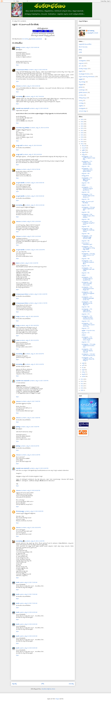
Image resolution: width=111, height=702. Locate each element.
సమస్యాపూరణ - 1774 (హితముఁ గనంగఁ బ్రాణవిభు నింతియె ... (87, 163)
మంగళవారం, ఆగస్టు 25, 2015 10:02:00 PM (31, 527)
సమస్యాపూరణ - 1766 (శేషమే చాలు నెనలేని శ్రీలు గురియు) (88, 230)
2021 (82, 130)
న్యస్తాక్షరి (80, 79)
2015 (82, 143)
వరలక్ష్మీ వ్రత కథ (85, 175)
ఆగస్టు (83, 154)
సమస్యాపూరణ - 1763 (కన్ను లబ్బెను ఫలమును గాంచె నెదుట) (88, 255)
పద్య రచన (81, 63)
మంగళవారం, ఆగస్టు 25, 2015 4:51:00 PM (29, 340)
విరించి (17, 263)
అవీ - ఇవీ (81, 66)
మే (83, 367)
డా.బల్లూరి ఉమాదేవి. (20, 182)
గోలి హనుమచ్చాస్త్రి (20, 511)
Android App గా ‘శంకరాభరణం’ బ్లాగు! (87, 243)
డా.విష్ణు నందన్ (19, 145)
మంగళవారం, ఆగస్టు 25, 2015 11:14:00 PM (34, 541)
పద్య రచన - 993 (85, 182)
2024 (82, 124)
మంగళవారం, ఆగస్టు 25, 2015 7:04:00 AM (34, 96)
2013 (82, 381)
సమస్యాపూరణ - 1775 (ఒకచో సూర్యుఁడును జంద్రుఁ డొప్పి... (88, 158)
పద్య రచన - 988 (85, 219)
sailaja (17, 340)
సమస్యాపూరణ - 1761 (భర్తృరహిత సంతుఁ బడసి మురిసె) (88, 269)
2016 (82, 141)
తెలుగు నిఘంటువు (83, 47)
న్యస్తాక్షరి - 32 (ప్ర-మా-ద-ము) (88, 330)
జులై (83, 363)
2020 (82, 132)
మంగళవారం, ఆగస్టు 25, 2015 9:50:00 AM (34, 196)
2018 (82, 137)
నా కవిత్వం (81, 103)
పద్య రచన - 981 (85, 272)
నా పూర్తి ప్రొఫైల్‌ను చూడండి (92, 33)
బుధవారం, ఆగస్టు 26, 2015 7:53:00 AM (28, 594)
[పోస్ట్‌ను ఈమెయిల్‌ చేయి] (45, 38)
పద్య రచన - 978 (85, 321)
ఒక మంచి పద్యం (82, 111)
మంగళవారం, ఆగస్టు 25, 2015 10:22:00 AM (34, 205)
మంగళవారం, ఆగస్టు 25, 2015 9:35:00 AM (32, 145)
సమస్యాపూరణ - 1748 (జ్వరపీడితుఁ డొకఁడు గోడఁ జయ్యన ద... (88, 359)
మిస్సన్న (17, 316)
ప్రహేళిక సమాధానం (83, 92)
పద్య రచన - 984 (85, 251)
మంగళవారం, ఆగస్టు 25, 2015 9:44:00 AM (32, 154)
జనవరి (83, 376)
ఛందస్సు (81, 100)
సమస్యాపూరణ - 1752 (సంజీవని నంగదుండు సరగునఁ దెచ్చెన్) (87, 338)
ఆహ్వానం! (84, 185)
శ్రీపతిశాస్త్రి (18, 47)
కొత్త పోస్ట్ (14, 683)
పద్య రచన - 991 (85, 199)
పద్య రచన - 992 (85, 192)
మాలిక (80, 52)
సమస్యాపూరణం (82, 60)
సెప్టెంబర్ (84, 152)
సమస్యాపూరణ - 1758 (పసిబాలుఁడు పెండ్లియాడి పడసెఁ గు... (88, 293)
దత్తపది (80, 71)
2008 (82, 390)
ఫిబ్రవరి (83, 374)
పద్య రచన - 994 (85, 173)
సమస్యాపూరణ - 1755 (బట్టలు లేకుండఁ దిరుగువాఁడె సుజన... (87, 310)
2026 (82, 119)
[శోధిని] (83, 434)
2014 (82, 379)
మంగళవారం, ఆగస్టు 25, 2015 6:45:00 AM (30, 86)
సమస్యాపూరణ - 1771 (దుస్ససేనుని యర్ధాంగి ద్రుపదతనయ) (87, 189)
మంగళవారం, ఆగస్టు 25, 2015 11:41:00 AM (31, 236)
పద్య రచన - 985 (85, 240)
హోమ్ (42, 683)
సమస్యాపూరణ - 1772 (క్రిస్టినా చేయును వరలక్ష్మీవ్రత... (87, 179)
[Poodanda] (84, 426)
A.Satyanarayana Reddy (22, 69)
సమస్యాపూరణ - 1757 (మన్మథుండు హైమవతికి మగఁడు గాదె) (88, 298)
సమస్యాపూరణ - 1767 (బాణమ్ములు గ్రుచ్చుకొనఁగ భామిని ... (88, 223)
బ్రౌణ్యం (80, 49)
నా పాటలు (81, 95)
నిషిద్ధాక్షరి (81, 84)
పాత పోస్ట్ (71, 683)
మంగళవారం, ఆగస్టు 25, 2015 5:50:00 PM (34, 353)
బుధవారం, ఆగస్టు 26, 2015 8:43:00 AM (28, 624)
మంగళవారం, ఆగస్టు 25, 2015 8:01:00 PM (29, 446)
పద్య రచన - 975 (85, 342)
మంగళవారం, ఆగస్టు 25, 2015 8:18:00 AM (38, 108)
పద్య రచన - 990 (85, 205)
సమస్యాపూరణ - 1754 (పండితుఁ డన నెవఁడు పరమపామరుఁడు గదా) (87, 318)
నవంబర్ (84, 148)
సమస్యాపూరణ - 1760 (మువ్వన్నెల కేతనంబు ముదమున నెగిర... (87, 279)
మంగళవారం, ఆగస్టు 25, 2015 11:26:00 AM (31, 221)
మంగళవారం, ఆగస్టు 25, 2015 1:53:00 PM (28, 263)
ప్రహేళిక (80, 87)
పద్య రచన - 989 (85, 212)
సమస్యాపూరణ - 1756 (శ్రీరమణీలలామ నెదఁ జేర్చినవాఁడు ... (87, 303)
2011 (82, 385)
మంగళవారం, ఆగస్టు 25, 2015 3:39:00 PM (29, 316)
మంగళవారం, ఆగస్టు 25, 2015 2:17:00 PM (37, 303)
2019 (82, 135)
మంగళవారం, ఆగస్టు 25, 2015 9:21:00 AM (39, 127)
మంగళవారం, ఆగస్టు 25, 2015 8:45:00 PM (30, 490)
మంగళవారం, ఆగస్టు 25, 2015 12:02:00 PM (35, 249)
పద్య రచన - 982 (85, 265)
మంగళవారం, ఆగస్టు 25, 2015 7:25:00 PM (38, 380)
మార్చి (83, 372)
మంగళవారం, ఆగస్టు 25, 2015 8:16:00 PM (38, 468)
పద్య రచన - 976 (85, 332)
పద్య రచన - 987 (85, 226)
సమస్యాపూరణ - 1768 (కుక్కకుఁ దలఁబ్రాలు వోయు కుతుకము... (88, 216)
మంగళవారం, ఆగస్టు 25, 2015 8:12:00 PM (30, 454)
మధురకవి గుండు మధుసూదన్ (22, 108)
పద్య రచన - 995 (85, 166)
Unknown (18, 86)
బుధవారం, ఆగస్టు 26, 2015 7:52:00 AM (28, 582)
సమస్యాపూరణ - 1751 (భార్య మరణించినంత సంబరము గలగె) (88, 346)
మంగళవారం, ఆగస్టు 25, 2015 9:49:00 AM (34, 182)
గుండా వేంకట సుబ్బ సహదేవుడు (22, 127)
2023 (82, 126)
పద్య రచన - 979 (85, 314)
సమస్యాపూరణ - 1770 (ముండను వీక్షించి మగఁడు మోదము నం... (88, 196)
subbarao (18, 169)
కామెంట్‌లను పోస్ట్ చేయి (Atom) (48, 689)
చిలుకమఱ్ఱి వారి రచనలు (84, 74)
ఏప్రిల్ (83, 369)
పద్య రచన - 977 (85, 328)
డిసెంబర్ (84, 145)
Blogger (57, 698)
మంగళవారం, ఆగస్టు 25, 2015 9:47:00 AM (30, 169)
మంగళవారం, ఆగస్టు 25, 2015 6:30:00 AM (37, 69)
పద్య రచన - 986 (85, 233)
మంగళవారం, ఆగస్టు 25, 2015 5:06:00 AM (29, 47)
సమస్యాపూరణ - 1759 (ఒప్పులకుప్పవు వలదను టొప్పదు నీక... (88, 288)
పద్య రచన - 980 (85, 306)
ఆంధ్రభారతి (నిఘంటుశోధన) (85, 44)
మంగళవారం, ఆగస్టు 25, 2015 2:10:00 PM (37, 294)
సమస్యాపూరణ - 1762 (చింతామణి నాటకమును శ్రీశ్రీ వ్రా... (88, 262)
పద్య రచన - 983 (85, 258)
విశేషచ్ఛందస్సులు (83, 97)
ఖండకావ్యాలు (82, 89)
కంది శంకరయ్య (19, 96)
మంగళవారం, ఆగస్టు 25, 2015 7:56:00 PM (29, 426)
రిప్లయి (17, 65)
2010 (82, 388)
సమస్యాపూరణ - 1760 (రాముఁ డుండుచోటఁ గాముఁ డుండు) (87, 284)
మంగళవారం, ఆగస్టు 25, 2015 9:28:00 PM (33, 511)
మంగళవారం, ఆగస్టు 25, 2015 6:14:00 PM (34, 364)
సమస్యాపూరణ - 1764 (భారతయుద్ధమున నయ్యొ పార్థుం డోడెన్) (88, 248)
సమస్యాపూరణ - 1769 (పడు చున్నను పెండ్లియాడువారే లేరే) (88, 209)
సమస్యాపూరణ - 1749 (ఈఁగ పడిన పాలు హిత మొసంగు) (88, 354)
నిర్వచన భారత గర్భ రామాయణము (87, 76)
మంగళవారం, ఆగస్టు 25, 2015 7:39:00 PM (30, 401)
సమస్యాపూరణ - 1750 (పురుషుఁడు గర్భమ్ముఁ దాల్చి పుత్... (87, 350)
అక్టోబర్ (84, 150)
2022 (82, 128)
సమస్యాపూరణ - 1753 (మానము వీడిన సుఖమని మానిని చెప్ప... (88, 325)
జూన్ (83, 365)
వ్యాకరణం (81, 105)
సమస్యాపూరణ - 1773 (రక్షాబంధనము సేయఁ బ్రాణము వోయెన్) (87, 170)
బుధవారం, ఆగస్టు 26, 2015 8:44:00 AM (28, 648)
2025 (82, 121)
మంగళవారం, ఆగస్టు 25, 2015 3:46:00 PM (29, 325)
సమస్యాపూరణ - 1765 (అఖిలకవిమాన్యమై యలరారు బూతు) (87, 237)
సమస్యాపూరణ (82, 108)
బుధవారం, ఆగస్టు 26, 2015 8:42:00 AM (28, 612)
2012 (82, 383)
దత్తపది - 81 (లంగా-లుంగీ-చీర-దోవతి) (88, 202)
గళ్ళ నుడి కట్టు (82, 81)
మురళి (17, 582)
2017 (82, 139)
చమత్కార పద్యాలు (83, 68)
